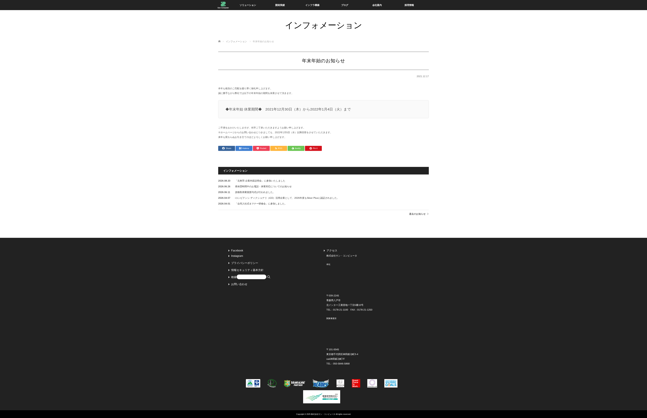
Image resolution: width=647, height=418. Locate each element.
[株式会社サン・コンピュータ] (223, 5)
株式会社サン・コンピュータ (323, 414)
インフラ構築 (312, 5)
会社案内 (377, 5)
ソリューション (248, 5)
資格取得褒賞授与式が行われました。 (255, 192)
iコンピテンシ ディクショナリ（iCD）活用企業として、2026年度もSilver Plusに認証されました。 (287, 198)
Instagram (237, 255)
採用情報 (409, 5)
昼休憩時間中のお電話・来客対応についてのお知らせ (263, 186)
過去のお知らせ (417, 214)
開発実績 (280, 5)
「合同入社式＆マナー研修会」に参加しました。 (261, 203)
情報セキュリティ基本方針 (247, 270)
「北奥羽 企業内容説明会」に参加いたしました (260, 180)
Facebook (237, 250)
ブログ (344, 5)
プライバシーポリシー (244, 263)
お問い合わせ (239, 284)
